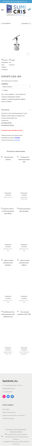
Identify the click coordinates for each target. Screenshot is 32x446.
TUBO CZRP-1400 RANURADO (24, 353)
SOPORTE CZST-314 (8, 250)
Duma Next (16, 444)
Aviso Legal (6, 409)
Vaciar (6, 90)
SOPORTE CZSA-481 (24, 250)
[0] (28, 10)
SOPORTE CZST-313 (24, 301)
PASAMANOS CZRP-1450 (24, 198)
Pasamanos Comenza (14, 97)
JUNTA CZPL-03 (7, 197)
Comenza (10, 99)
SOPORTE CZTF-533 (8, 301)
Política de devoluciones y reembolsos (14, 415)
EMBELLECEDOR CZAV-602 (8, 353)
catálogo (17, 137)
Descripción (5, 110)
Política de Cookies (8, 418)
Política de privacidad (9, 412)
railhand (22, 99)
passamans (16, 99)
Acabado (4, 84)
